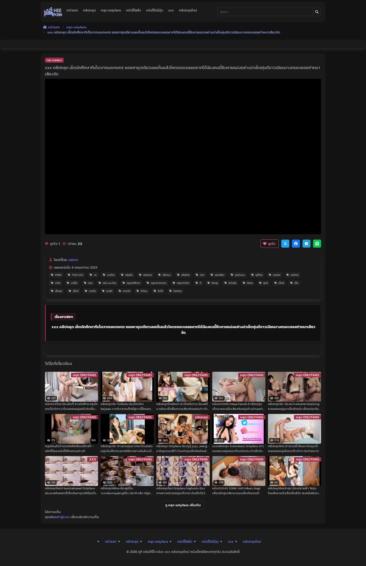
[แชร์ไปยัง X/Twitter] (285, 244)
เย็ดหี (75, 291)
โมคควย (177, 291)
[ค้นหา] (317, 12)
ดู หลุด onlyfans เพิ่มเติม (183, 505)
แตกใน (92, 291)
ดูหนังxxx (240, 275)
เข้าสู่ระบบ (63, 516)
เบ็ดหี (281, 283)
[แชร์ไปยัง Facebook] (296, 244)
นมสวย (276, 275)
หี (200, 283)
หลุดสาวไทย (183, 283)
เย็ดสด (58, 291)
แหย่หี (109, 291)
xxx (171, 10)
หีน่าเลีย (232, 283)
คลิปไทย (185, 275)
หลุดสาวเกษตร (158, 283)
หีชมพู (215, 283)
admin (73, 259)
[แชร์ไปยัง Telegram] (306, 244)
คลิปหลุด (89, 10)
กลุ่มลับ (129, 275)
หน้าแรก (72, 10)
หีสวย (250, 283)
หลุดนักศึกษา (133, 283)
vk (95, 275)
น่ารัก (57, 283)
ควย (202, 275)
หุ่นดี (265, 283)
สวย (90, 283)
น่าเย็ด (74, 283)
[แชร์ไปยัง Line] (317, 244)
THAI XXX (77, 275)
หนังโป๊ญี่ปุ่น (154, 10)
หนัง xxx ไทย (109, 283)
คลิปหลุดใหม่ (188, 10)
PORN (58, 275)
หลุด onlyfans (111, 10)
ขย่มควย (147, 275)
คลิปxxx (166, 275)
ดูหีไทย (258, 275)
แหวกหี (126, 291)
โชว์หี (160, 291)
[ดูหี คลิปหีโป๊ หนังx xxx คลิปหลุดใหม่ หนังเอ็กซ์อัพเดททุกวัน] (53, 12)
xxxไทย (111, 275)
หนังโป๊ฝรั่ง (133, 10)
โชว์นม (144, 291)
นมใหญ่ (294, 275)
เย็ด (296, 283)
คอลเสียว (219, 275)
